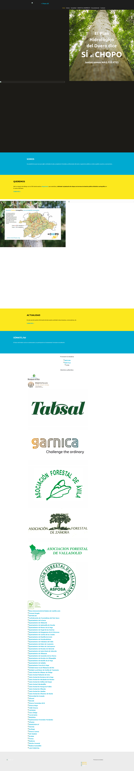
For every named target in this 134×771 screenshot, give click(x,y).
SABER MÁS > (30, 167)
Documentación (95, 8)
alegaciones (45, 186)
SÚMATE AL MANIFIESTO (83, 8)
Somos (68, 8)
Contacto (102, 8)
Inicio (63, 8)
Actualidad (73, 8)
